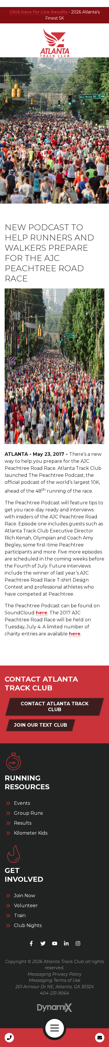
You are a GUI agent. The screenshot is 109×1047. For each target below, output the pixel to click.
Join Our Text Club (40, 725)
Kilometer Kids (30, 833)
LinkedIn (66, 943)
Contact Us (99, 1037)
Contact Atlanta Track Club (55, 706)
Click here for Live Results (38, 12)
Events (22, 803)
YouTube (54, 943)
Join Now (24, 895)
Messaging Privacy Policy (55, 974)
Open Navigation (54, 1028)
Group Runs (28, 813)
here (41, 613)
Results (22, 823)
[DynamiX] (54, 1007)
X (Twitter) (43, 943)
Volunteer (26, 905)
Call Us (9, 1037)
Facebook (31, 943)
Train (20, 915)
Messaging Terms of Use (55, 980)
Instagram (78, 943)
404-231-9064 (54, 993)
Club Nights (28, 925)
